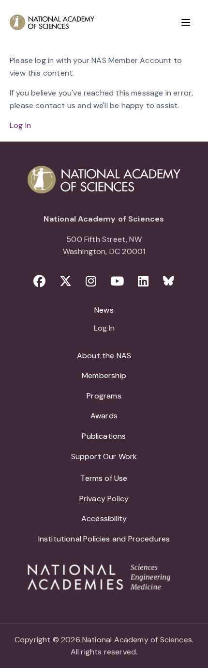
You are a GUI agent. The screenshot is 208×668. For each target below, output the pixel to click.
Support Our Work (104, 456)
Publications (104, 436)
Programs (104, 396)
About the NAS (104, 355)
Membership (104, 375)
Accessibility (104, 518)
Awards (104, 416)
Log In (20, 125)
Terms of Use (103, 478)
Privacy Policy (104, 498)
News (104, 310)
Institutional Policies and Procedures (104, 539)
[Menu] (185, 22)
